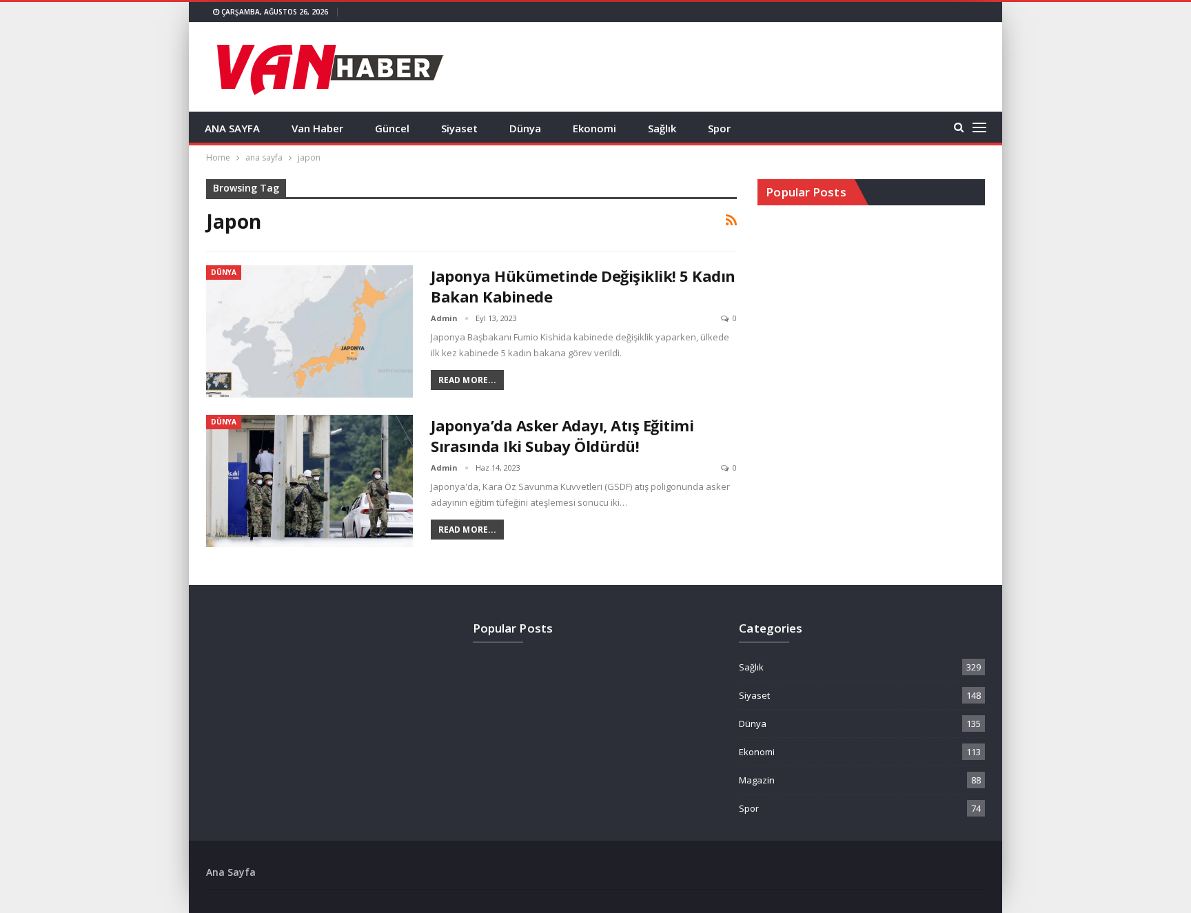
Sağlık (662, 128)
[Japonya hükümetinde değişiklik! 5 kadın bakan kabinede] (309, 331)
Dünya (525, 128)
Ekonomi (594, 128)
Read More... (467, 380)
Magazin (757, 780)
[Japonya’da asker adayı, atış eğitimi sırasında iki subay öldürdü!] (309, 481)
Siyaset (459, 128)
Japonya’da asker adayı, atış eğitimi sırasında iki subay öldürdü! (562, 435)
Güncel (392, 128)
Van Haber (317, 128)
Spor (719, 128)
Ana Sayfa (231, 872)
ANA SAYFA (232, 128)
